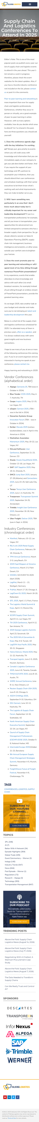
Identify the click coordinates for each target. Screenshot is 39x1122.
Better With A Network (14, 848)
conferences (10, 789)
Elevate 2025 (22, 427)
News (7, 868)
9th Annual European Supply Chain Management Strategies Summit (22, 758)
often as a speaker (24, 332)
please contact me (21, 364)
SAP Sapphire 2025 (23, 467)
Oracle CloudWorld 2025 (26, 460)
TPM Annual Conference (20, 557)
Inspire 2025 (21, 401)
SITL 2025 (14, 600)
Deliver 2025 (27, 518)
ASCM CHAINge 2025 (19, 696)
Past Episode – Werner (14, 871)
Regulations (10, 874)
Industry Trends (11, 865)
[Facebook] (18, 1097)
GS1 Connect (15, 703)
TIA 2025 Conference (18, 622)
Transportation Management (16, 884)
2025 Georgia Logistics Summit (23, 630)
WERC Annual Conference (21, 681)
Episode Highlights (12, 851)
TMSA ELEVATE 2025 (19, 674)
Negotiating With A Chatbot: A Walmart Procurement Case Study (19, 960)
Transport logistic (17, 659)
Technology (9, 881)
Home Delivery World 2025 (21, 652)
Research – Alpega (12, 878)
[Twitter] (13, 1097)
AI (6, 845)
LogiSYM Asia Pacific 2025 (21, 644)
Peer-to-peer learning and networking (20, 99)
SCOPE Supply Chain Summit (22, 615)
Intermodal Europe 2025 (20, 747)
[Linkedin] (9, 1097)
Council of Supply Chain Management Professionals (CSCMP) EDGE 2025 (21, 736)
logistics (22, 789)
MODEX (13, 575)
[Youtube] (5, 1097)
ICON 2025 (25, 394)
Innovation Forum (17, 419)
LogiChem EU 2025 (18, 593)
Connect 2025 (22, 409)
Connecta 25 (22, 387)
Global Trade (10, 855)
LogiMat (13, 582)
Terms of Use (12, 1118)
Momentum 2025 (17, 441)
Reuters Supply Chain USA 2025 (23, 688)
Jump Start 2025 (23, 474)
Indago (8, 861)
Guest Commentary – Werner (17, 858)
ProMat (13, 589)
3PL (6, 842)
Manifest (13, 538)
